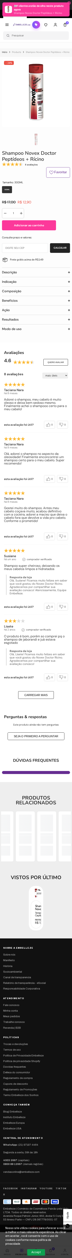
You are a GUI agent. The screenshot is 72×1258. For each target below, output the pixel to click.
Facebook (10, 1188)
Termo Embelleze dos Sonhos (21, 1095)
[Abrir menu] (7, 25)
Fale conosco (11, 1005)
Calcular (60, 247)
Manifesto (9, 960)
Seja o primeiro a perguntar (36, 736)
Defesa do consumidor (16, 1072)
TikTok (61, 1188)
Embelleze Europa (14, 1123)
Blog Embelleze (12, 1111)
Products (16, 52)
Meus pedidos (11, 1016)
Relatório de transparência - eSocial (24, 983)
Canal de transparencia (17, 977)
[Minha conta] (55, 25)
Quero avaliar (56, 362)
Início (4, 52)
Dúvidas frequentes (14, 1066)
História (7, 966)
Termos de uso (12, 1049)
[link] (25, 840)
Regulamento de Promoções (20, 1089)
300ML (39, 893)
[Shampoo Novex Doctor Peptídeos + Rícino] (36, 914)
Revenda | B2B (12, 1027)
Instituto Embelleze (14, 1117)
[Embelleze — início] (21, 25)
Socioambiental (12, 971)
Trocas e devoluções (15, 1044)
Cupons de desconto (15, 1084)
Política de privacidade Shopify (21, 1061)
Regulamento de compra (18, 1078)
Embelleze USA (12, 1128)
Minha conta (10, 1010)
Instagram (29, 1188)
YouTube (46, 1188)
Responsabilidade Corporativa (21, 988)
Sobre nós (9, 954)
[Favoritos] (46, 25)
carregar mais (36, 695)
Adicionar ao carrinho (29, 225)
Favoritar (60, 172)
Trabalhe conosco (14, 1022)
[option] (36, 93)
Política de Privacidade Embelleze (23, 1055)
